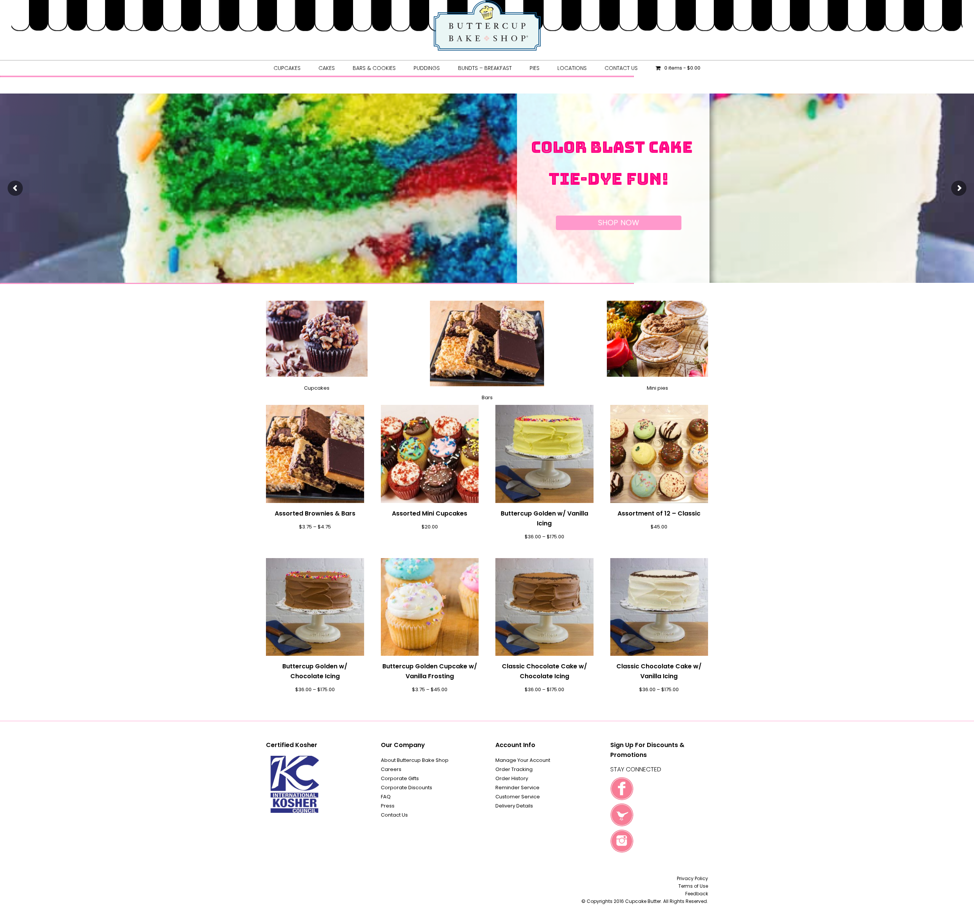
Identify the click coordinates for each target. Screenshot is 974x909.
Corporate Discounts (406, 787)
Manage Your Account (522, 760)
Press (388, 805)
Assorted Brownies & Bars (315, 513)
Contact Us (394, 815)
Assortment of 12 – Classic (659, 513)
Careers (391, 769)
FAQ (386, 796)
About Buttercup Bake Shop (415, 760)
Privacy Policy (692, 878)
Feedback (696, 893)
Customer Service (517, 796)
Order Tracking (514, 769)
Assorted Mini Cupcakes (429, 513)
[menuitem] (287, 68)
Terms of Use (693, 886)
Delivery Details (514, 805)
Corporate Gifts (400, 778)
